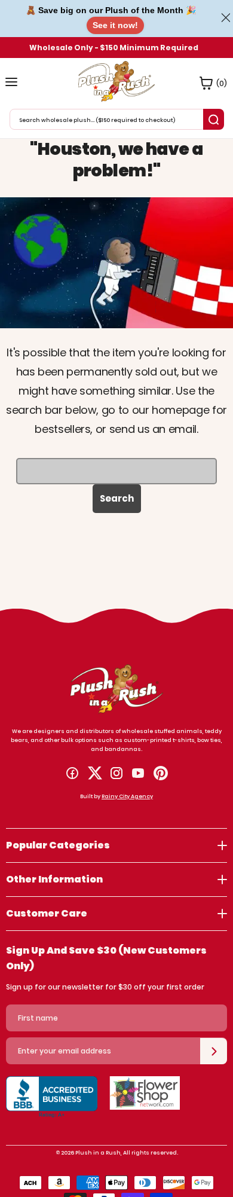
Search (117, 498)
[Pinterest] (161, 773)
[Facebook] (72, 773)
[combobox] (108, 119)
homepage (180, 409)
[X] (95, 773)
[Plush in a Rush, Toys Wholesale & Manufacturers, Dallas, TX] (51, 1103)
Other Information (54, 879)
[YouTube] (138, 773)
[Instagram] (116, 773)
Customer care (46, 913)
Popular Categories (58, 845)
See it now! (115, 25)
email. (183, 429)
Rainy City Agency (127, 796)
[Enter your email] (213, 1051)
